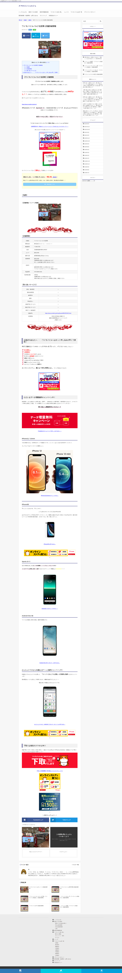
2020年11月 (87, 138)
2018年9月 (86, 166)
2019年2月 (86, 155)
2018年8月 (86, 169)
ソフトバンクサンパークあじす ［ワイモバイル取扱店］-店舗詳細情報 (93, 70)
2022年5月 (86, 123)
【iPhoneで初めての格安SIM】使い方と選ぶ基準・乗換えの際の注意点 (93, 86)
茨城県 (25, 20)
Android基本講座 (59, 926)
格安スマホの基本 (33, 12)
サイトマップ (43, 15)
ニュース (66, 12)
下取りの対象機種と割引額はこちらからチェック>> (50, 770)
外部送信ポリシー (53, 15)
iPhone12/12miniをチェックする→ (50, 495)
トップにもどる (23, 12)
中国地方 (57, 951)
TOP (21, 20)
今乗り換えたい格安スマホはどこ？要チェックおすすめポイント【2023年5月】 (93, 58)
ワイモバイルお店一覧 (76, 12)
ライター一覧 (76, 864)
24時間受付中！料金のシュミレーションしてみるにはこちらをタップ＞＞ (49, 126)
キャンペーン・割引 (59, 935)
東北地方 (57, 944)
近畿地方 (57, 950)
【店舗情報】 (28, 68)
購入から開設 (58, 934)
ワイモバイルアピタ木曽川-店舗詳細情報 (93, 74)
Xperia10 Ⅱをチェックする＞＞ (50, 608)
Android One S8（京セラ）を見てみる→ (49, 662)
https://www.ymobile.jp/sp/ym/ (29, 104)
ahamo (54, 177)
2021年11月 (87, 126)
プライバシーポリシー (89, 12)
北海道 (56, 942)
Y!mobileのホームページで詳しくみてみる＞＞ (50, 431)
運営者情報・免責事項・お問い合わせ (28, 15)
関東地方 (57, 946)
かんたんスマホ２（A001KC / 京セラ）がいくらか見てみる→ (49, 724)
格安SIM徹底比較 (44, 12)
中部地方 (57, 948)
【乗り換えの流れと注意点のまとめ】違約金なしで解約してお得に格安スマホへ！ (92, 100)
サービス (57, 937)
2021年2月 (86, 135)
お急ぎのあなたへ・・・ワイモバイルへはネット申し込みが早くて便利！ (40, 72)
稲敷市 (29, 20)
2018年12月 (87, 161)
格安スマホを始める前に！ (61, 923)
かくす (47, 62)
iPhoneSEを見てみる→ (50, 544)
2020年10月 (87, 141)
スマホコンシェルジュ (27, 6)
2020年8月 (86, 146)
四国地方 (57, 953)
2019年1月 (86, 158)
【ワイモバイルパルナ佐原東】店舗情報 (33, 65)
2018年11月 (87, 164)
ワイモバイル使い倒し (56, 12)
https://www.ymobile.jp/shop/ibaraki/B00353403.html (58, 313)
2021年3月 (86, 132)
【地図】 (27, 67)
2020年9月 (86, 143)
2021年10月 (87, 129)
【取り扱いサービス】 (30, 70)
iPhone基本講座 (58, 925)
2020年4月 (86, 149)
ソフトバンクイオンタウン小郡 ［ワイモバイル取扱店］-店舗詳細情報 (93, 66)
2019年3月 (86, 152)
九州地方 (57, 955)
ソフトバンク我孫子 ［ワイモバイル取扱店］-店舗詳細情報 (93, 62)
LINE (56, 928)
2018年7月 (86, 172)
